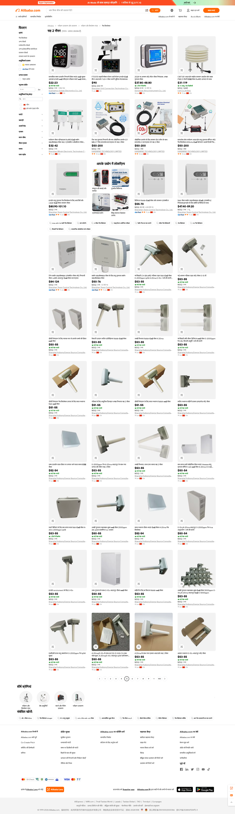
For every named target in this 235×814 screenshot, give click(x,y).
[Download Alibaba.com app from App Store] (185, 789)
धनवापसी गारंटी (66, 742)
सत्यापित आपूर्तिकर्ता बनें (187, 753)
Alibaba (51, 26)
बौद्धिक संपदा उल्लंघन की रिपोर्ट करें (151, 758)
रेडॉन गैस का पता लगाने (144, 223)
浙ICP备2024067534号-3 (187, 810)
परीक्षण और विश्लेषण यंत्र (89, 26)
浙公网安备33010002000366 (162, 810)
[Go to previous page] (99, 678)
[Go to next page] (164, 678)
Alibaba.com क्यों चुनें (29, 737)
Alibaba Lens (32, 789)
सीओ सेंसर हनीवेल (145, 718)
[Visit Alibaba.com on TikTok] (208, 769)
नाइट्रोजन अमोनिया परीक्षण (122, 223)
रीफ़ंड (142, 753)
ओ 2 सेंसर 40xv (27, 718)
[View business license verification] (142, 810)
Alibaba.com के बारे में (29, 731)
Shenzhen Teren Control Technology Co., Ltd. (68, 212)
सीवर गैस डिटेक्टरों (164, 223)
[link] (231, 788)
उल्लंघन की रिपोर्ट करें (147, 763)
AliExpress (78, 802)
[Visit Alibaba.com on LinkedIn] (186, 769)
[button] (146, 10)
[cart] (181, 11)
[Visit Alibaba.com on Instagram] (197, 769)
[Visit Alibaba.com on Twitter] (192, 769)
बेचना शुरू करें (184, 742)
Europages (157, 802)
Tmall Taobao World (104, 802)
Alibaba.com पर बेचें (187, 737)
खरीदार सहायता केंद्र (147, 737)
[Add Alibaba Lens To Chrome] (55, 789)
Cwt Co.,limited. (184, 91)
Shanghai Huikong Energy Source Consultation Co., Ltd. (154, 289)
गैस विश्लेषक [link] (106, 26)
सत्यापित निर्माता (105, 737)
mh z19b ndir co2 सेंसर (86, 718)
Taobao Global (129, 802)
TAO (138, 802)
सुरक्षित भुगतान (65, 737)
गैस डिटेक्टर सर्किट (180, 718)
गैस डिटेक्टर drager (46, 718)
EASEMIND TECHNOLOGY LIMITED (107, 151)
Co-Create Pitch (28, 742)
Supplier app (128, 789)
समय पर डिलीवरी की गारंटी (69, 748)
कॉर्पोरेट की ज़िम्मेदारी (27, 748)
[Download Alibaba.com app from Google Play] (205, 789)
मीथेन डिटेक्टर (162, 718)
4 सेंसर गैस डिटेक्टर (100, 223)
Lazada (117, 802)
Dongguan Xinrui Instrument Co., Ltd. (150, 91)
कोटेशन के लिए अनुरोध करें (109, 742)
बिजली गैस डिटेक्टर (57, 229)
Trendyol (146, 802)
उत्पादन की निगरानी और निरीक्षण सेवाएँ (73, 758)
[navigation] (30, 352)
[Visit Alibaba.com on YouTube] (203, 769)
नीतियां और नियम (66, 763)
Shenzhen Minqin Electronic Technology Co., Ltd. (68, 151)
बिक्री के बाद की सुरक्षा (68, 753)
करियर (23, 753)
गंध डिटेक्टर (181, 223)
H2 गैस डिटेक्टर (197, 223)
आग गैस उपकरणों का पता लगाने (203, 718)
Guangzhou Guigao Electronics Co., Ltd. (65, 91)
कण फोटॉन (83, 223)
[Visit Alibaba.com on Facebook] (181, 769)
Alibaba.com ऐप (144, 789)
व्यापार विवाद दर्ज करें (147, 748)
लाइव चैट (143, 742)
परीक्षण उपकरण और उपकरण (67, 26)
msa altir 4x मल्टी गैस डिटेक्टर (62, 223)
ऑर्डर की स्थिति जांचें (187, 748)
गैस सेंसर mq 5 (127, 718)
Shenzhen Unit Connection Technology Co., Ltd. (111, 88)
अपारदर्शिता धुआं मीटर (108, 718)
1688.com (89, 802)
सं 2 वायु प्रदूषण (65, 718)
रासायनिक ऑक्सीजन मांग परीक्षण (80, 229)
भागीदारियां (183, 758)
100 (159, 679)
